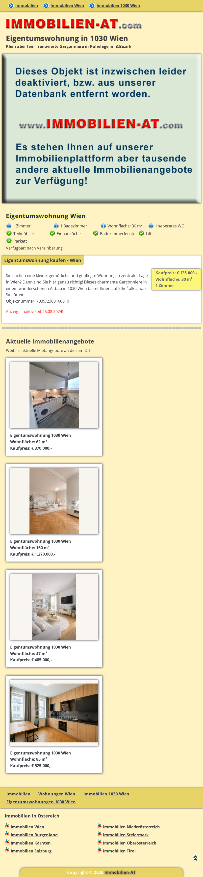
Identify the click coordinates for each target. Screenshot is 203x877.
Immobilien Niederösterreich (131, 827)
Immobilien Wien (67, 5)
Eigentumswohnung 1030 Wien (40, 435)
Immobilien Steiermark (126, 835)
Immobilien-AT (120, 872)
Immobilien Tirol (119, 851)
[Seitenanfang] (195, 859)
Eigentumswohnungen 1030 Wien (41, 802)
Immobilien (26, 5)
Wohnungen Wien (56, 794)
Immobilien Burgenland (34, 835)
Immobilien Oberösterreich (129, 843)
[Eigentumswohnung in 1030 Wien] (54, 429)
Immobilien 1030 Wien (118, 5)
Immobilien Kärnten (31, 843)
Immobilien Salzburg (31, 851)
